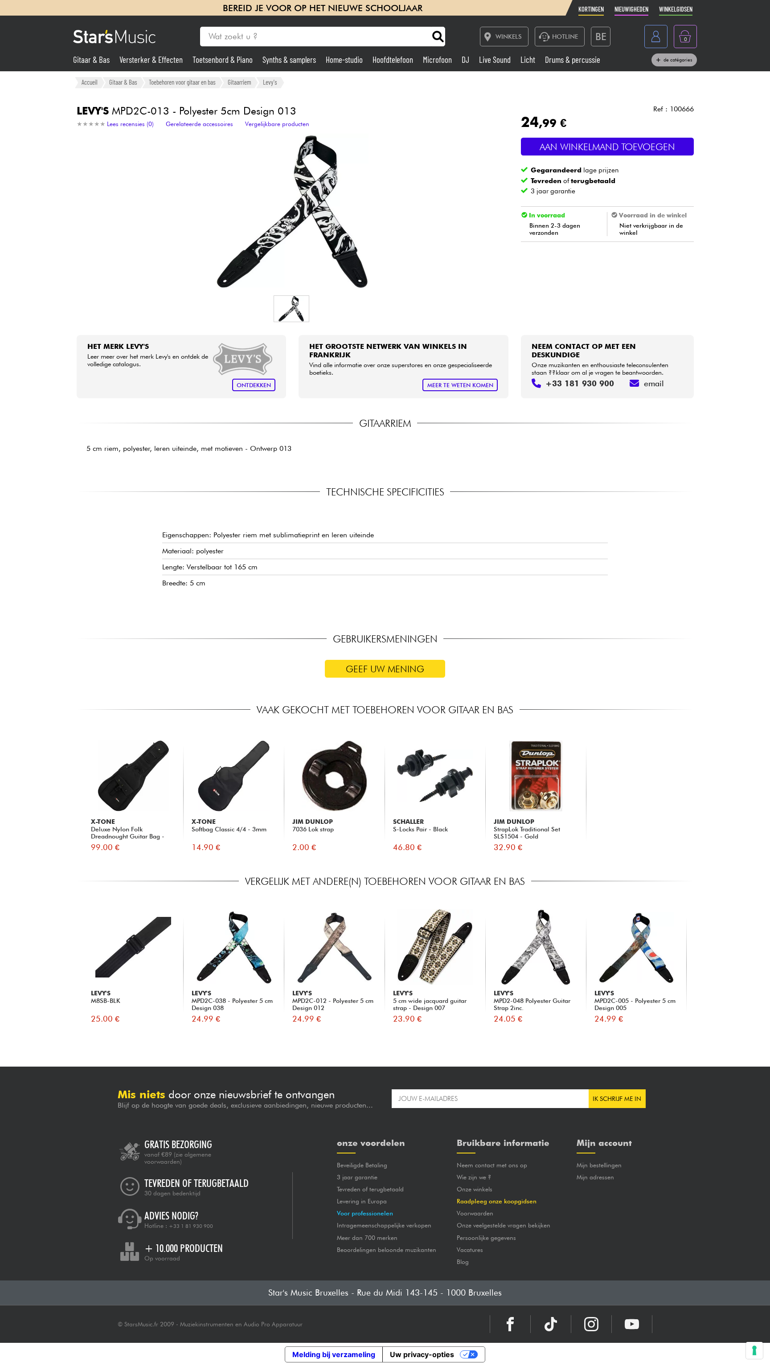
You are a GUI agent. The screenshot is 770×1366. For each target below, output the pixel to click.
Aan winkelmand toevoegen (607, 146)
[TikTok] (551, 1324)
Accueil (90, 82)
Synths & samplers (290, 59)
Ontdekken (254, 385)
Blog (463, 1261)
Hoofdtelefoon (394, 59)
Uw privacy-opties (422, 1354)
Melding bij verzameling (333, 1354)
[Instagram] (591, 1324)
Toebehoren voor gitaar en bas (182, 82)
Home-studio (345, 59)
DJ (466, 59)
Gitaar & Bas (92, 59)
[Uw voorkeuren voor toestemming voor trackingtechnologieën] (754, 1350)
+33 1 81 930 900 (191, 1226)
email (654, 383)
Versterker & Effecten (151, 59)
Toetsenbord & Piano (223, 59)
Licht (528, 59)
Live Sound (495, 59)
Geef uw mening (385, 669)
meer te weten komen (460, 385)
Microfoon (438, 59)
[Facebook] (510, 1324)
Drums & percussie (572, 59)
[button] (291, 308)
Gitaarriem (239, 82)
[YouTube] (632, 1324)
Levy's (270, 82)
